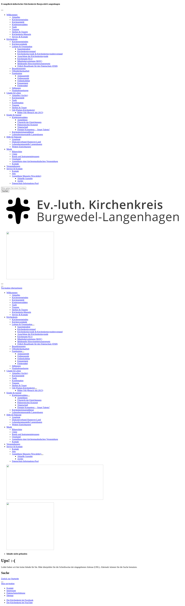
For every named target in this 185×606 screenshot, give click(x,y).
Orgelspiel (16, 159)
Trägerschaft (22, 127)
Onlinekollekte (23, 81)
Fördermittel (22, 85)
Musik (9, 149)
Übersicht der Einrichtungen (29, 122)
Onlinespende (23, 78)
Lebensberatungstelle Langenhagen (27, 144)
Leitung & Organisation (22, 46)
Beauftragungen (19, 68)
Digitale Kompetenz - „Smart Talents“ (33, 129)
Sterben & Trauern (20, 32)
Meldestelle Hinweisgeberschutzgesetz (33, 63)
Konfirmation (17, 103)
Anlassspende (23, 76)
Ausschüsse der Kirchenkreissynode (32, 56)
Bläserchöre (17, 151)
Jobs (14, 173)
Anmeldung (22, 120)
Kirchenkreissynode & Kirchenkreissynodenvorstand (40, 54)
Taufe (14, 27)
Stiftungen (16, 88)
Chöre (14, 154)
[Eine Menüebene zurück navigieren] (2, 10)
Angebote (16, 139)
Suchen (5, 191)
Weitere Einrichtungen (21, 147)
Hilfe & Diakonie (14, 137)
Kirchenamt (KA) (25, 59)
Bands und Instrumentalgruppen (25, 156)
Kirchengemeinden (20, 19)
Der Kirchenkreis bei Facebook (20, 600)
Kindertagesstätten (20, 24)
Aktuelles (16, 17)
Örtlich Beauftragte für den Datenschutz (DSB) (37, 66)
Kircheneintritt (18, 22)
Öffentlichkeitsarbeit (20, 71)
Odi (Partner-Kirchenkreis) (23, 110)
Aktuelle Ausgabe (25, 178)
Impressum (11, 590)
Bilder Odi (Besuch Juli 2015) (30, 112)
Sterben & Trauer (19, 107)
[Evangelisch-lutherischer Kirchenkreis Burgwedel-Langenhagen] (92, 228)
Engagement (22, 83)
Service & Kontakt (20, 37)
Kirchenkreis (12, 39)
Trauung (15, 29)
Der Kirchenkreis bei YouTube (20, 602)
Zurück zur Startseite (10, 578)
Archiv (20, 181)
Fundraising (17, 73)
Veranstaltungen (13, 166)
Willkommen (12, 15)
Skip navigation (7, 583)
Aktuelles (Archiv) (20, 95)
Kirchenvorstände (19, 44)
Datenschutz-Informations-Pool (25, 183)
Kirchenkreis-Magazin (21, 34)
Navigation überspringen (11, 288)
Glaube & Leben (14, 93)
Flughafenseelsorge (20, 90)
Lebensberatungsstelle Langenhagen (27, 134)
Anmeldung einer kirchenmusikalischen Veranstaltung (35, 161)
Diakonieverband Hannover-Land (26, 142)
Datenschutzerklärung (16, 593)
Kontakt (15, 164)
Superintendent (23, 49)
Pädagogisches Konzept (27, 125)
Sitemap (10, 595)
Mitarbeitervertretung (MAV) (29, 61)
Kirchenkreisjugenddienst (23, 132)
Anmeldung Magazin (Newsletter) (26, 176)
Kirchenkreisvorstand (26, 51)
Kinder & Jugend (14, 115)
